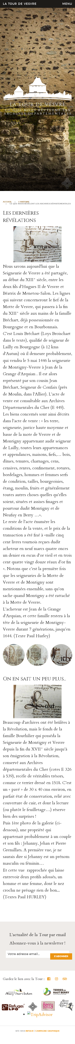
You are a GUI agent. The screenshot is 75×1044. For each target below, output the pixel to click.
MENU (67, 3)
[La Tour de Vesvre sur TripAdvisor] (64, 979)
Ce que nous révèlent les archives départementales (40, 204)
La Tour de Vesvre (20, 3)
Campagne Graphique (47, 1031)
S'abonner (61, 956)
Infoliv (29, 1031)
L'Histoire (23, 202)
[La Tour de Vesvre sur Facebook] (48, 979)
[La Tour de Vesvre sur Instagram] (56, 979)
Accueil (7, 202)
